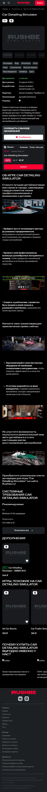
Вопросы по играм (9, 739)
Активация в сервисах (10, 752)
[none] (9, 3)
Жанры (4, 724)
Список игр (16, 9)
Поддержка (6, 735)
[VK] (20, 698)
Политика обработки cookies (12, 763)
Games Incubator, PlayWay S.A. (32, 93)
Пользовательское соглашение (13, 760)
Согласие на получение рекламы (14, 770)
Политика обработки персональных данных (18, 766)
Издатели (5, 717)
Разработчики (7, 721)
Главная (5, 9)
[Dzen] (26, 698)
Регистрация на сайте (10, 748)
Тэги (3, 727)
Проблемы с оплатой (9, 742)
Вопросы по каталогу (10, 745)
